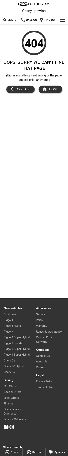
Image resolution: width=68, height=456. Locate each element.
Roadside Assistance (49, 331)
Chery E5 (9, 372)
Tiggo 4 (8, 320)
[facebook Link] (6, 427)
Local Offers (11, 398)
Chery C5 (9, 360)
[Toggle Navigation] (62, 20)
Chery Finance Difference (12, 411)
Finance (8, 403)
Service (40, 314)
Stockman (10, 314)
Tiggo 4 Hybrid (13, 325)
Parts (39, 320)
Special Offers (13, 392)
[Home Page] (34, 4)
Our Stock (10, 386)
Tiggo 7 (8, 331)
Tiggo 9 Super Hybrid (17, 354)
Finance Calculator (15, 419)
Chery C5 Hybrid (14, 366)
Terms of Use (44, 387)
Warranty (41, 325)
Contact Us (43, 355)
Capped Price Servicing (44, 339)
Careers (41, 367)
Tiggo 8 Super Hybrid (17, 349)
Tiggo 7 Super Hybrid (17, 337)
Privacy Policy (44, 381)
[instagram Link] (11, 427)
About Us (41, 361)
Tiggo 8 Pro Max (14, 343)
